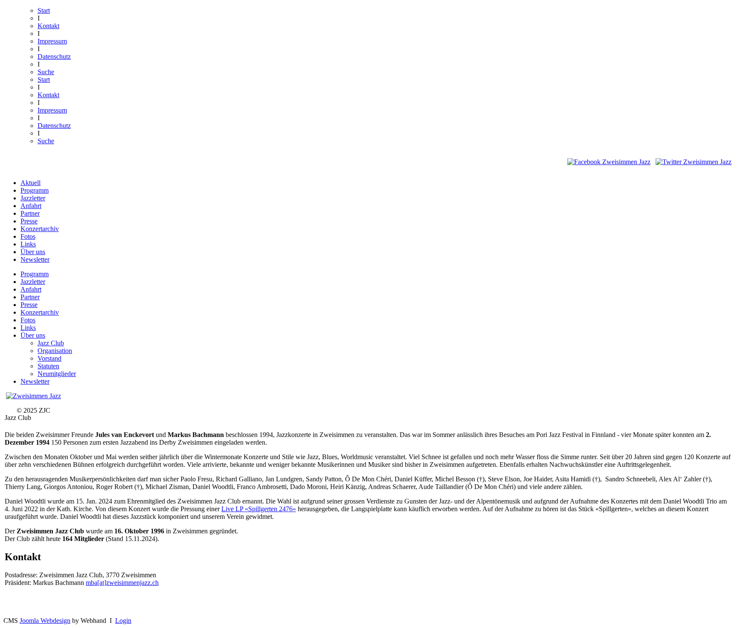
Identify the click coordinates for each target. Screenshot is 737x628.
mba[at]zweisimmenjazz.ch (122, 582)
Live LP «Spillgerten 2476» (258, 508)
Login (123, 620)
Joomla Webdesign (45, 620)
